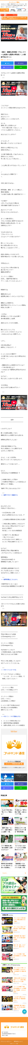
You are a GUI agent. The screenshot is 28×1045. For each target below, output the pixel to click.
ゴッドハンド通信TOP (4, 10)
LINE (21, 67)
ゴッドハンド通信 (14, 2)
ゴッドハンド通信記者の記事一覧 (14, 763)
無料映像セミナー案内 (12, 10)
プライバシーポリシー (6, 1041)
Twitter (8, 63)
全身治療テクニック (19, 10)
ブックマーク (7, 67)
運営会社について (18, 1041)
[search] (25, 873)
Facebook (21, 63)
